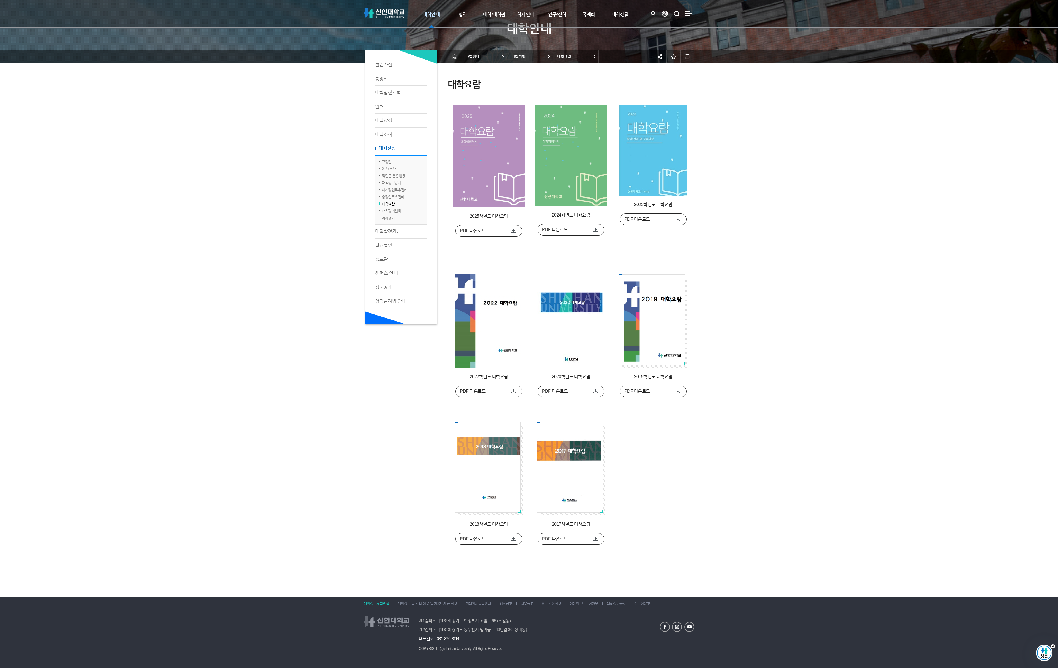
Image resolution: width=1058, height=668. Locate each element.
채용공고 (527, 604)
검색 (676, 14)
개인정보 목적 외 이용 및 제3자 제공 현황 (427, 604)
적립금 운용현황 (393, 176)
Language (665, 14)
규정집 (387, 162)
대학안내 (431, 14)
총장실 (381, 78)
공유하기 (660, 56)
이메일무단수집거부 (584, 604)
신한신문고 (642, 604)
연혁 (379, 106)
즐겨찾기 (674, 56)
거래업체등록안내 (478, 604)
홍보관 (381, 259)
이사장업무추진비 (394, 190)
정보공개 (383, 287)
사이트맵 (688, 14)
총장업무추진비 (393, 197)
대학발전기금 (388, 231)
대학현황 (387, 148)
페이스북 (665, 627)
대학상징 (383, 120)
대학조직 (383, 134)
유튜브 (689, 627)
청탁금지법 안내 (390, 301)
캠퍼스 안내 (386, 273)
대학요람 (388, 204)
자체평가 (388, 218)
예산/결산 (389, 169)
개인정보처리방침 (376, 604)
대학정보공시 (391, 183)
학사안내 (525, 14)
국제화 (588, 14)
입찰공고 (506, 604)
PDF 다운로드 (472, 230)
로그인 (653, 14)
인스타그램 (677, 627)
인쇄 (687, 56)
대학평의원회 (391, 211)
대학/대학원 (494, 14)
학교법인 (383, 245)
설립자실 (383, 64)
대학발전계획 (388, 92)
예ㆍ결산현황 (551, 604)
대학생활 (620, 14)
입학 (462, 14)
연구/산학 (557, 14)
